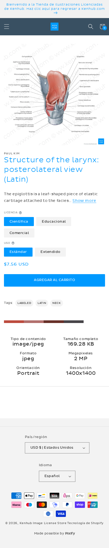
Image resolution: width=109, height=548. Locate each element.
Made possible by (54, 533)
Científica (19, 221)
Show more (84, 200)
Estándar (18, 252)
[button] (6, 26)
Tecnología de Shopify (85, 523)
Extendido (50, 252)
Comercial (19, 233)
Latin (42, 303)
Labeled (24, 303)
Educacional (54, 221)
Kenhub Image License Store (43, 523)
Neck (56, 303)
